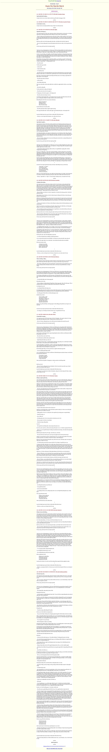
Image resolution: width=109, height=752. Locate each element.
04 (54, 746)
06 (57, 746)
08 (59, 746)
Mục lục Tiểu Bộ (50, 748)
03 (53, 746)
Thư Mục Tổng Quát (58, 748)
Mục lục (48, 746)
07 (58, 746)
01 (50, 746)
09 (61, 746)
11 (63, 746)
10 (62, 746)
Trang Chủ (59, 0)
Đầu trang (45, 746)
